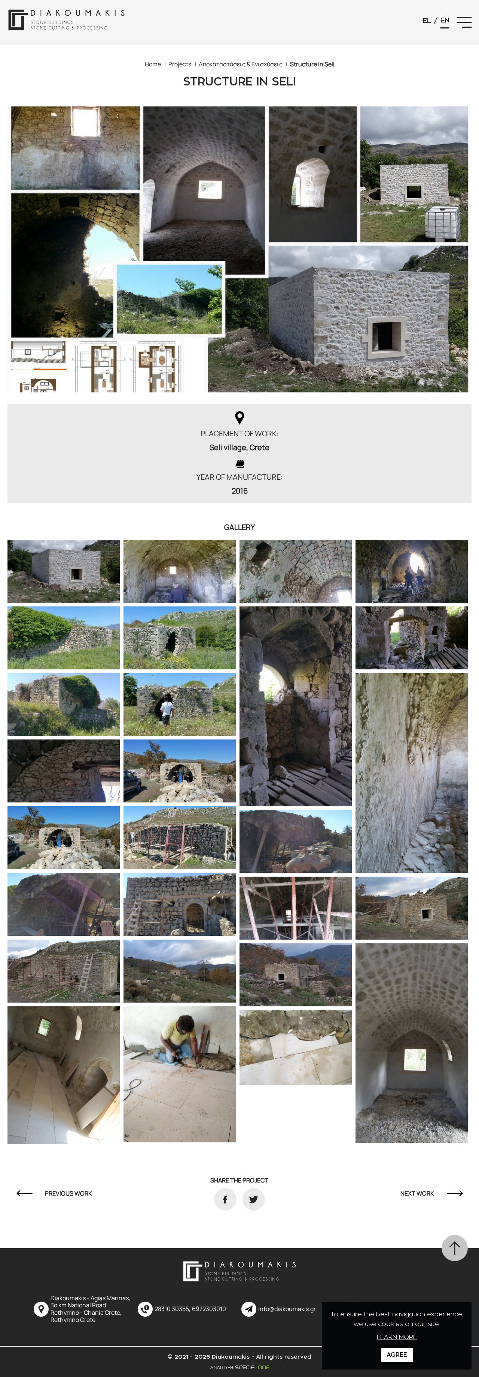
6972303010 (209, 1309)
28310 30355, (172, 1309)
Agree (397, 1355)
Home (153, 64)
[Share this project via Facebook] (225, 1199)
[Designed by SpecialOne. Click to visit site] (239, 1367)
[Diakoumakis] (67, 22)
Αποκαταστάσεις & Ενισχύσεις (241, 64)
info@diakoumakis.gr (287, 1309)
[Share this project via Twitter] (253, 1199)
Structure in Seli (312, 64)
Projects (179, 64)
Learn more (397, 1337)
